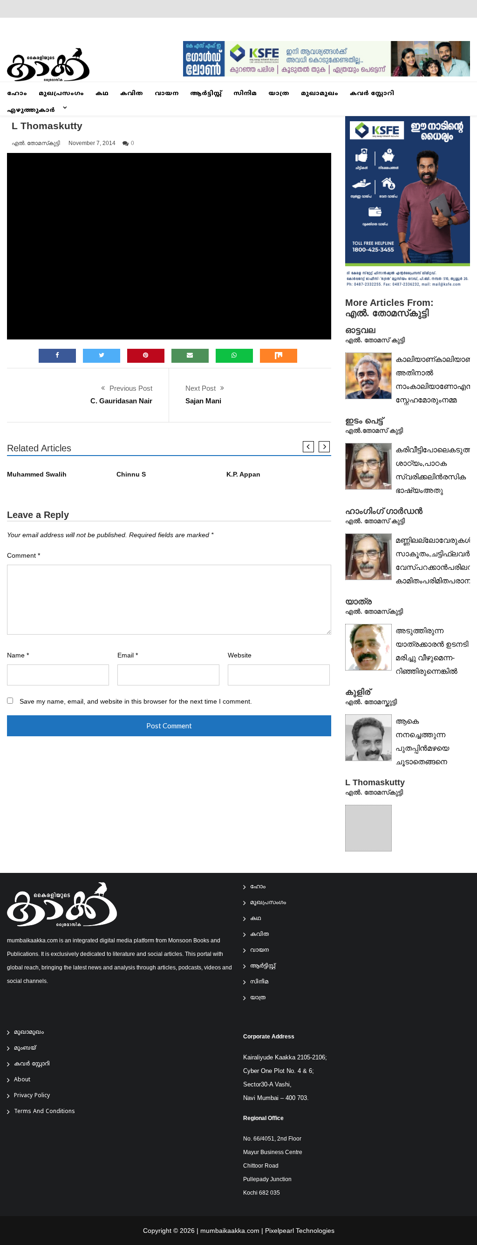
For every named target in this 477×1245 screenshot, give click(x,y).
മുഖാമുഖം (319, 93)
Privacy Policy (32, 1096)
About (22, 1080)
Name (18, 655)
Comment (23, 555)
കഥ (102, 93)
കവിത (131, 93)
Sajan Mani (203, 401)
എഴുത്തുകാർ (31, 110)
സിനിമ (245, 93)
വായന (166, 93)
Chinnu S (131, 474)
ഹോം (17, 93)
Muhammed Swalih (37, 474)
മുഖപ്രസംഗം (61, 93)
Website (240, 655)
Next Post (200, 388)
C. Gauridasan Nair (121, 401)
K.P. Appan (243, 474)
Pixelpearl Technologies (299, 1230)
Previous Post (130, 388)
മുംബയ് (25, 1048)
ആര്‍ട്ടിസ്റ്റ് (206, 93)
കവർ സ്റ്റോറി (372, 93)
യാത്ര (278, 93)
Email (127, 655)
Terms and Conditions (44, 1111)
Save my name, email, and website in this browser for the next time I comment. (136, 701)
